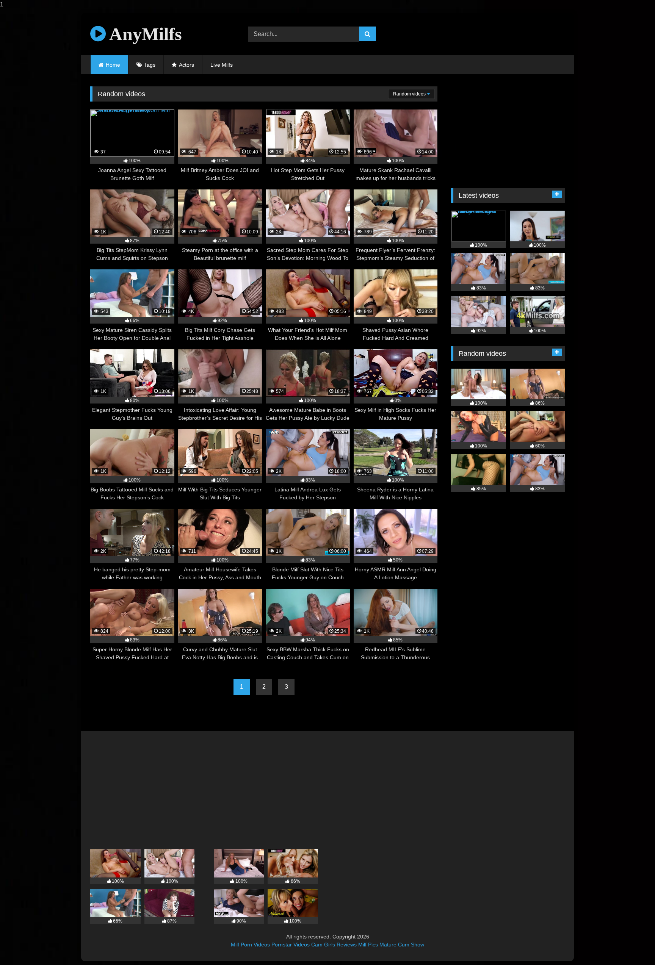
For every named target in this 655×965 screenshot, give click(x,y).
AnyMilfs (144, 34)
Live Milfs (221, 65)
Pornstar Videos (290, 945)
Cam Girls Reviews (334, 945)
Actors (186, 65)
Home (113, 65)
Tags (149, 65)
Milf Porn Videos (250, 945)
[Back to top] (631, 944)
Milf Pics (368, 945)
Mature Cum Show (401, 945)
